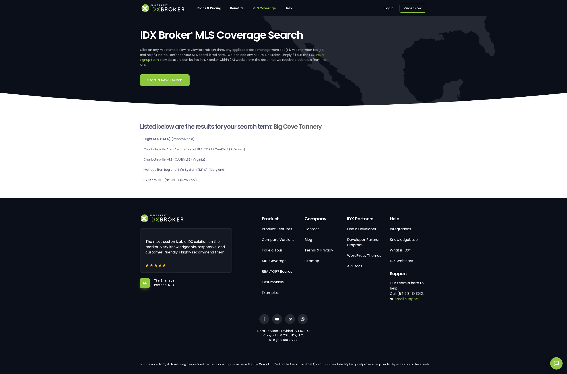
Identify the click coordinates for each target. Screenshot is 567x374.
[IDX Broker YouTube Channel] (277, 319)
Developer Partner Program (363, 242)
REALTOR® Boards (277, 271)
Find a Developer (362, 229)
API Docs (354, 266)
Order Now (412, 8)
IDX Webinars (401, 260)
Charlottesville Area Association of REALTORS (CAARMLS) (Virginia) (194, 149)
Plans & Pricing (209, 8)
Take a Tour (272, 250)
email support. (406, 298)
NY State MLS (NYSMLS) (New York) (170, 180)
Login (388, 8)
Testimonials (273, 282)
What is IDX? (400, 250)
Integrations (400, 229)
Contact (312, 229)
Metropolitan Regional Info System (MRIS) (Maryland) (185, 169)
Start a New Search (164, 80)
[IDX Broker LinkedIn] (290, 319)
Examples (270, 292)
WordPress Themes (364, 255)
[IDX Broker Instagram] (303, 319)
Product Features (277, 229)
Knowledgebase (404, 239)
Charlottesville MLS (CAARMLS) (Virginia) (174, 159)
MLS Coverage (264, 8)
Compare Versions (278, 239)
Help (288, 8)
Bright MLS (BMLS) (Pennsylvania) (169, 139)
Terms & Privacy (319, 250)
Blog (308, 239)
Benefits (237, 8)
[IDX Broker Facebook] (264, 319)
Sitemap (312, 260)
